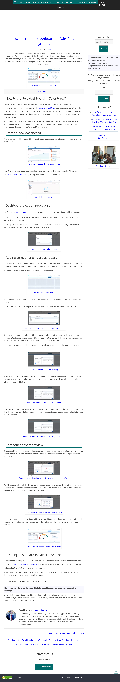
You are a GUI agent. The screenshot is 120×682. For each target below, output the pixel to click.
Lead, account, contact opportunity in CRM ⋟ (66, 633)
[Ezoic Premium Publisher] (7, 678)
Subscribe (104, 98)
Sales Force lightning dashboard (26, 564)
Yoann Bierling (41, 610)
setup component (51, 644)
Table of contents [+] (44, 91)
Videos (18, 677)
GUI (49, 50)
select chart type (65, 644)
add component (21, 644)
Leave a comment (44, 667)
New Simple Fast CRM (80, 5)
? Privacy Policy (65, 677)
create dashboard (36, 644)
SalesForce (12, 640)
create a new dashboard (16, 174)
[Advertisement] (60, 22)
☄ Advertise (77, 677)
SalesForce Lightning (47, 108)
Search (104, 48)
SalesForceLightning (26, 640)
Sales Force (39, 640)
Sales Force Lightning (52, 640)
